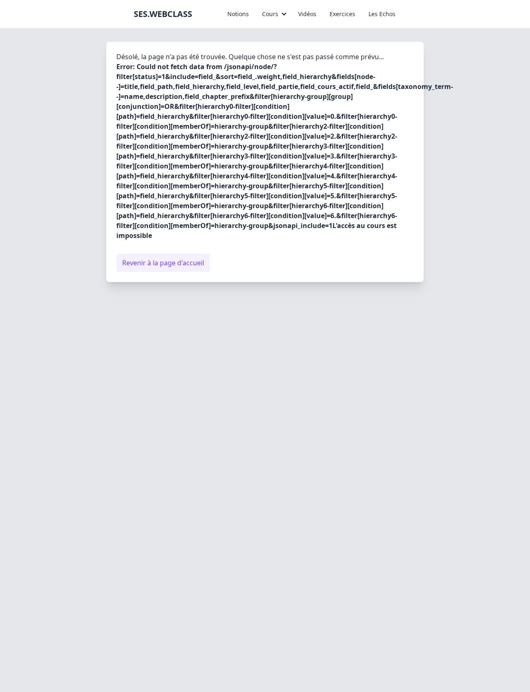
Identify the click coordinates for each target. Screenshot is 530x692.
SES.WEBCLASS (163, 13)
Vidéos (307, 14)
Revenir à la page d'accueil (163, 262)
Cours (270, 14)
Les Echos (382, 14)
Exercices (342, 14)
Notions (238, 14)
